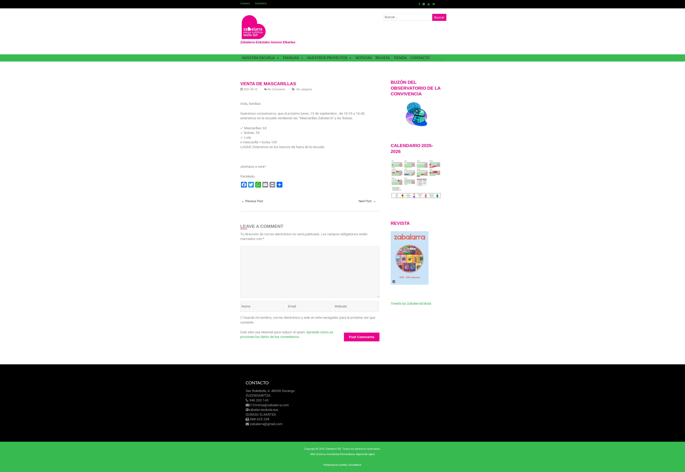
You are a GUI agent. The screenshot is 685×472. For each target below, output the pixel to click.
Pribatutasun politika (335, 464)
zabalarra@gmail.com (266, 424)
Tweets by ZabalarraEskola (411, 303)
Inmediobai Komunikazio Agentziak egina (351, 454)
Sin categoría (304, 89)
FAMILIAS (291, 58)
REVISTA (383, 58)
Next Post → (367, 201)
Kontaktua (355, 464)
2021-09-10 (250, 89)
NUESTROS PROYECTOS (327, 58)
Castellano (261, 3)
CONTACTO (420, 58)
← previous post (252, 201)
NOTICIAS (364, 58)
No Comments (276, 89)
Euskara (245, 3)
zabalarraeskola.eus (263, 410)
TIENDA (400, 58)
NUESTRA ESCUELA (258, 58)
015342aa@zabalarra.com (269, 405)
